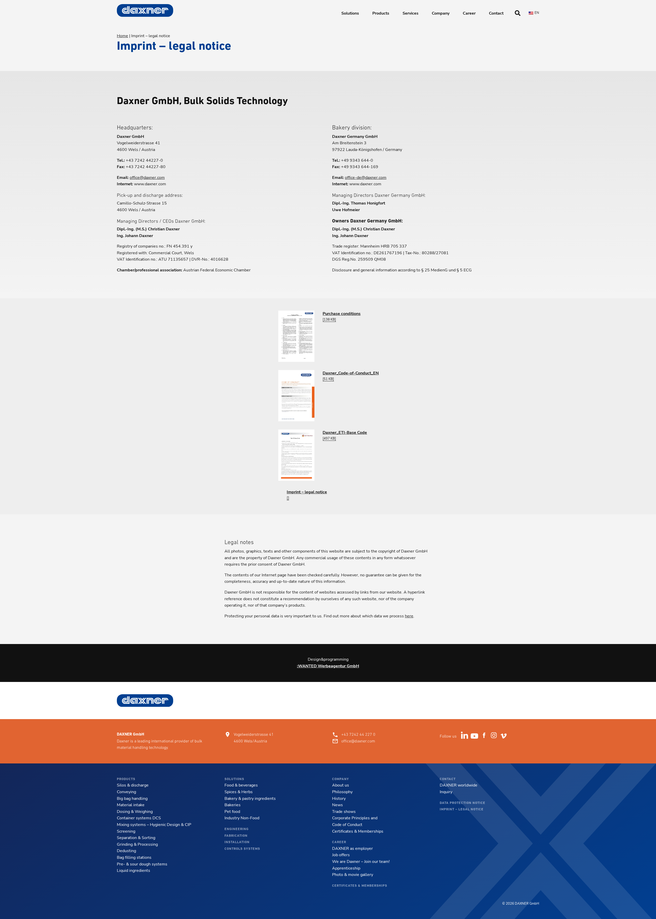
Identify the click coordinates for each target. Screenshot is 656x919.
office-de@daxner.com (365, 177)
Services (410, 13)
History (339, 798)
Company (440, 13)
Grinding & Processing (137, 844)
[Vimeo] (504, 736)
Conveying (126, 792)
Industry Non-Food (241, 818)
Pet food (232, 811)
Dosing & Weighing (135, 811)
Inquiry (446, 792)
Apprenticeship (346, 868)
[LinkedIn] (465, 736)
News (337, 805)
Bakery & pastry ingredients (250, 798)
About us (340, 785)
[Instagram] (495, 736)
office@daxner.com (147, 177)
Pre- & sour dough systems (142, 864)
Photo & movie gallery (352, 874)
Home (122, 36)
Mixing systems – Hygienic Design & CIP (154, 825)
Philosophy (342, 792)
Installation (237, 842)
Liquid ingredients (133, 870)
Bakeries (232, 805)
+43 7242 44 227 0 (358, 734)
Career (469, 13)
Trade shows (344, 811)
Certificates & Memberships (357, 831)
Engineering (236, 829)
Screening (126, 831)
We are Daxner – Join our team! (361, 861)
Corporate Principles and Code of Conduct (354, 821)
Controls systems (242, 849)
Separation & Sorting (136, 838)
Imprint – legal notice (462, 809)
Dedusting (126, 851)
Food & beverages (241, 785)
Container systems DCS (139, 818)
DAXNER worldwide (458, 785)
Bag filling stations (134, 857)
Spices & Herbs (238, 792)
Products (380, 13)
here (409, 616)
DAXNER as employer (352, 848)
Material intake (131, 805)
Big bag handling (132, 798)
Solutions (350, 13)
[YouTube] (475, 736)
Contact (496, 13)
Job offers (341, 855)
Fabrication (236, 836)
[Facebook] (485, 736)
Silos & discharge (133, 785)
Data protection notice (462, 803)
